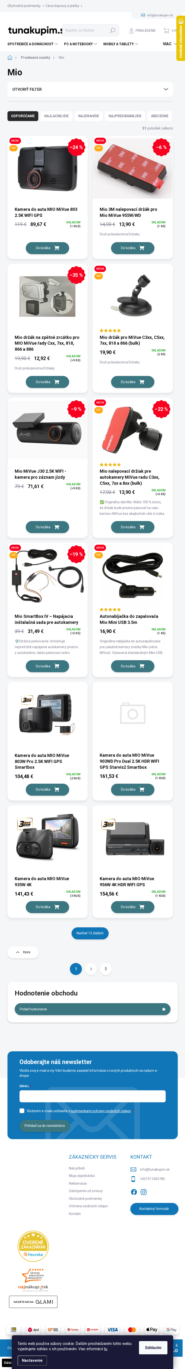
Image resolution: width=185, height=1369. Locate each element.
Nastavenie (32, 1360)
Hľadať (113, 30)
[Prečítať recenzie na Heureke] (33, 1246)
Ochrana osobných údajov (88, 1206)
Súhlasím (153, 1347)
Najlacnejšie (56, 116)
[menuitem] (33, 44)
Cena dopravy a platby (62, 6)
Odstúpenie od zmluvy (86, 1191)
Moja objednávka (82, 1176)
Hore (26, 952)
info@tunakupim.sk (155, 1169)
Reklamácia (78, 1183)
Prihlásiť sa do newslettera (45, 1126)
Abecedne (159, 116)
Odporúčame (23, 116)
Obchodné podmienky (24, 6)
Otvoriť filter (27, 89)
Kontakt (75, 1214)
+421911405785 (152, 1179)
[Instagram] (143, 1191)
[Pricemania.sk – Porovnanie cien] (33, 1278)
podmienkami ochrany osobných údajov (101, 1111)
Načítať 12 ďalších (90, 933)
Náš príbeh (77, 1168)
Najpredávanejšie (125, 116)
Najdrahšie (88, 116)
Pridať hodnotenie (33, 1009)
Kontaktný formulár (154, 1209)
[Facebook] (134, 1191)
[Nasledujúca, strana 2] (91, 969)
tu (105, 1349)
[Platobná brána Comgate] (92, 1330)
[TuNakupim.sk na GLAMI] (33, 1302)
